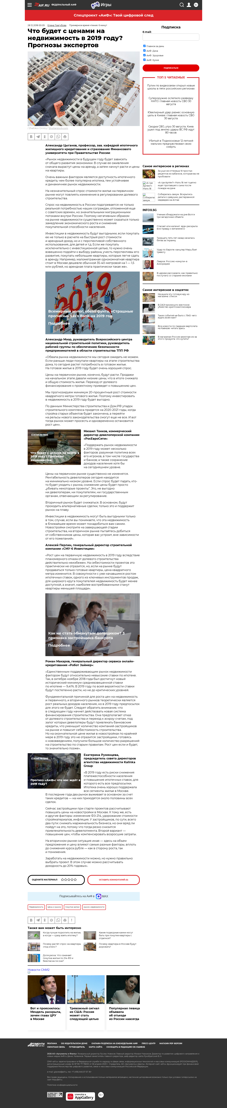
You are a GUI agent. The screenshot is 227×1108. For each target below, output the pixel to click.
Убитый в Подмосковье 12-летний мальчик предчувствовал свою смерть (171, 143)
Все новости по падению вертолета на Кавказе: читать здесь (177, 327)
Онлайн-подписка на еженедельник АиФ (115, 1043)
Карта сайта (95, 1047)
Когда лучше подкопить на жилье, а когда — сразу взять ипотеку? (62, 934)
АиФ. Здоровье (154, 55)
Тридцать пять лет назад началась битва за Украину (176, 239)
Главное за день (155, 46)
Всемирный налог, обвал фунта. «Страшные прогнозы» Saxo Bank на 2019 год (90, 313)
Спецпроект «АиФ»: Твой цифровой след (113, 15)
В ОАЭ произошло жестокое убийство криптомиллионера (174, 306)
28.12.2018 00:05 (36, 25)
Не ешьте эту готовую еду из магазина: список (173, 295)
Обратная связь (56, 1047)
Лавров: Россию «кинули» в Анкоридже (172, 262)
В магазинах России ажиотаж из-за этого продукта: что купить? (177, 338)
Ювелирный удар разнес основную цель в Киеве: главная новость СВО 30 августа (171, 115)
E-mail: (147, 32)
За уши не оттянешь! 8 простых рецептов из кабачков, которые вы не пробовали (178, 173)
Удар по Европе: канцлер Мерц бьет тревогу (177, 250)
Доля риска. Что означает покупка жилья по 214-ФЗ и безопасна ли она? (58, 958)
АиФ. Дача (152, 51)
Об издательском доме (74, 1043)
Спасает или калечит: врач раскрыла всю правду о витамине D (177, 227)
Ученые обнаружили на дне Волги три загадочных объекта (176, 215)
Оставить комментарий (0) (113, 880)
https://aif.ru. (57, 1080)
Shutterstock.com (58, 128)
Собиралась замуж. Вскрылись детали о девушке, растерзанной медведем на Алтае (176, 197)
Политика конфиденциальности (62, 1085)
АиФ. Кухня (152, 60)
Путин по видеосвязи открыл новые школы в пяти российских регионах (171, 87)
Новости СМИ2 (38, 970)
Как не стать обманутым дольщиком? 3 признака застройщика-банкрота (86, 635)
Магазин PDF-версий (170, 1043)
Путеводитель (77, 1047)
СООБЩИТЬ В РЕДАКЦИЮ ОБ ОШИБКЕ (125, 1047)
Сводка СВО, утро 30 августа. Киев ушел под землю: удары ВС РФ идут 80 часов (171, 129)
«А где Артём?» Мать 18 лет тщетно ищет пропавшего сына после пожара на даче (177, 185)
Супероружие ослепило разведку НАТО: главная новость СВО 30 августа (171, 101)
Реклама (52, 1043)
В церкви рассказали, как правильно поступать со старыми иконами (177, 274)
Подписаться (171, 68)
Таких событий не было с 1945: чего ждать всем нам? (177, 316)
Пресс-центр (148, 1043)
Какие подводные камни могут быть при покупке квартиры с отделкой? (116, 935)
